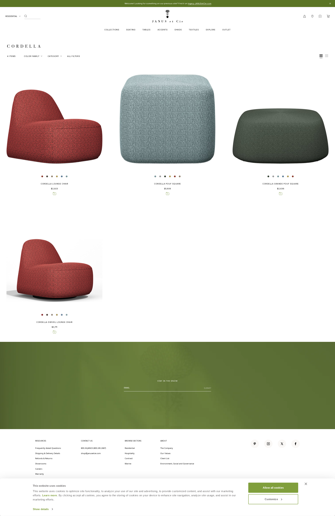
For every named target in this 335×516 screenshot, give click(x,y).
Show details (41, 509)
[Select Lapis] (62, 176)
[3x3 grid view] (321, 56)
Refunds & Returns (43, 458)
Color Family (31, 56)
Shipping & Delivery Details (47, 453)
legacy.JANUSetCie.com (199, 3)
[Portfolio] (320, 16)
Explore (210, 29)
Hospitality (130, 453)
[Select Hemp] (57, 176)
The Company (166, 448)
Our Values (165, 453)
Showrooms (40, 463)
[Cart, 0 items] (328, 16)
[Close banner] (306, 484)
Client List (164, 458)
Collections (111, 29)
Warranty (39, 474)
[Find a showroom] (312, 16)
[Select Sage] (165, 176)
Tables (146, 29)
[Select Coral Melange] (42, 176)
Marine (128, 463)
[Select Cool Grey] (160, 176)
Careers (38, 468)
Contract (129, 458)
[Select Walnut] (47, 176)
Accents (163, 29)
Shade (178, 29)
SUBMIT (207, 388)
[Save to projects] (54, 193)
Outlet (226, 29)
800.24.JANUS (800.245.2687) (93, 448)
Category (53, 56)
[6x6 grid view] (326, 56)
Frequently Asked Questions (48, 448)
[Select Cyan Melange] (67, 176)
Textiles (194, 29)
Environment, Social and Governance (177, 463)
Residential (11, 16)
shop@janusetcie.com (91, 453)
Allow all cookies (273, 487)
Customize (271, 499)
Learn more (49, 495)
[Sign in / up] (304, 16)
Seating (130, 29)
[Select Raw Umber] (52, 176)
